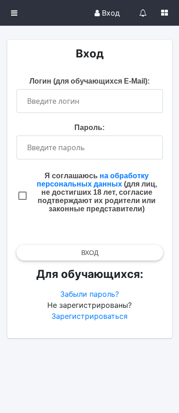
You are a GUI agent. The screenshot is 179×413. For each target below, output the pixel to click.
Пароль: (89, 127)
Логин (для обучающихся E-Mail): (89, 81)
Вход (110, 12)
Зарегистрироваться (89, 316)
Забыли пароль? (89, 294)
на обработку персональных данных (93, 180)
